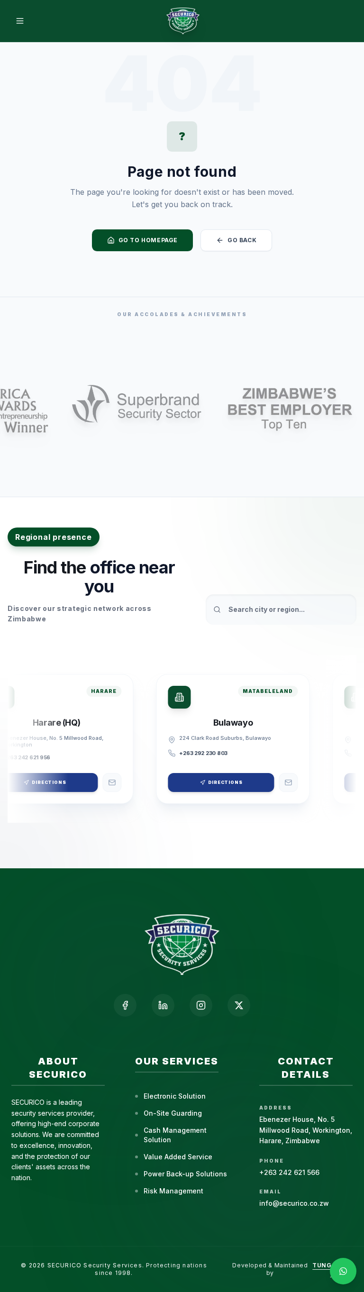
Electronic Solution (175, 1096)
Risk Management (173, 1191)
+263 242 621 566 (289, 1172)
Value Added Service (178, 1157)
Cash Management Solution (175, 1135)
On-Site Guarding (173, 1113)
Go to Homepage (148, 240)
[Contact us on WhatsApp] (343, 1271)
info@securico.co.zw (294, 1203)
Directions (222, 782)
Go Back (242, 240)
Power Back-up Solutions (185, 1174)
